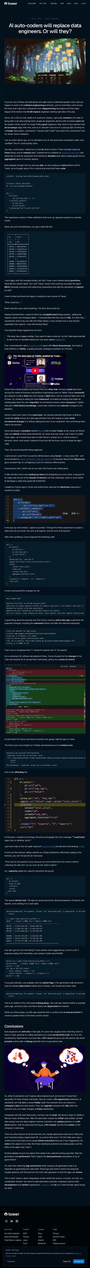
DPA (54, 1240)
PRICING (53, 3)
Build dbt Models (11, 1237)
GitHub (81, 846)
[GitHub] (6, 1221)
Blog (40, 1233)
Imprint (41, 1240)
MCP (42, 3)
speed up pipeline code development (36, 459)
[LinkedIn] (17, 1221)
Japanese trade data (70, 153)
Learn (25, 1240)
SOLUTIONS (32, 3)
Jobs (40, 1237)
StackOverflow (48, 846)
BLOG (69, 3)
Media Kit (42, 1243)
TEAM (62, 3)
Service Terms (59, 1237)
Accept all (79, 1261)
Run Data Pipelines (12, 1233)
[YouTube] (12, 1221)
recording (32, 346)
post (39, 346)
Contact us (45, 1185)
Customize (11, 1261)
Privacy (56, 1233)
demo (41, 431)
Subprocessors (59, 1243)
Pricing (26, 1237)
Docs (25, 1243)
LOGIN (83, 3)
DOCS (76, 3)
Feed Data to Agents (12, 1240)
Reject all (66, 1261)
